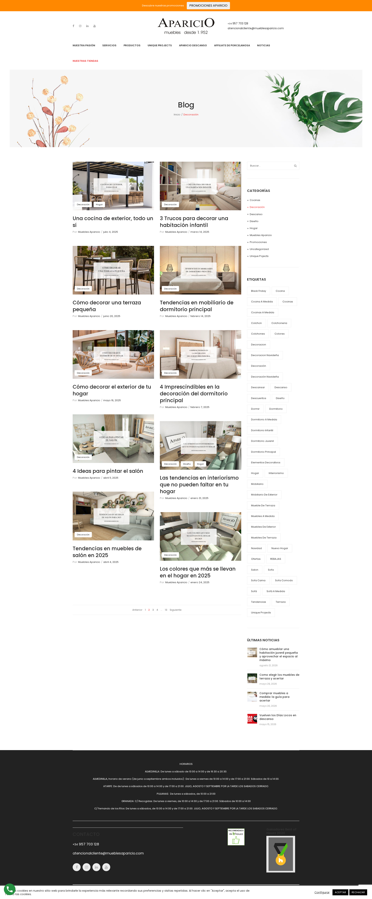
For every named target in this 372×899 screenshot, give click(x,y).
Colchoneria (279, 323)
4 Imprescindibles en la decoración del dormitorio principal (194, 393)
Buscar (295, 166)
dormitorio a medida (264, 419)
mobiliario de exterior (264, 494)
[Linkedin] (87, 26)
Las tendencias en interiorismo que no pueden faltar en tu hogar (199, 484)
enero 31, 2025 (199, 498)
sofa (271, 570)
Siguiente (176, 610)
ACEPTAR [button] (340, 892)
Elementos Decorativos (265, 462)
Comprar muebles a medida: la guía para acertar (274, 696)
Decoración (83, 204)
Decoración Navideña (265, 377)
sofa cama (258, 580)
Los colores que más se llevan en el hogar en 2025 (198, 572)
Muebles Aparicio (89, 232)
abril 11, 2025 (110, 478)
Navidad (256, 548)
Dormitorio (276, 409)
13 (166, 610)
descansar (258, 387)
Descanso (256, 214)
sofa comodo (284, 580)
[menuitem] (84, 45)
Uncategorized (259, 249)
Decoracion (258, 344)
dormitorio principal (263, 452)
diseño (280, 398)
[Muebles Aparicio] (186, 26)
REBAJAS (275, 559)
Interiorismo (276, 473)
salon (254, 570)
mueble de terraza (263, 505)
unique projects (261, 612)
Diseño (187, 463)
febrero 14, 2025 (200, 316)
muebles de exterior (263, 527)
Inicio (177, 114)
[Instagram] (80, 26)
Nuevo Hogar (279, 548)
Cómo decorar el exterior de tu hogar (112, 390)
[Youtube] (94, 26)
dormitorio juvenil (262, 441)
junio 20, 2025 (111, 316)
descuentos (258, 398)
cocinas (287, 301)
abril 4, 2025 (111, 562)
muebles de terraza (263, 537)
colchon (256, 323)
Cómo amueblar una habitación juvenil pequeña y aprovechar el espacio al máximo (278, 654)
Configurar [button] (322, 892)
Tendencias (258, 602)
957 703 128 (238, 23)
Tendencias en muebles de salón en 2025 (107, 552)
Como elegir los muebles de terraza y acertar (279, 676)
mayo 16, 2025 (112, 400)
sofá (254, 591)
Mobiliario (257, 484)
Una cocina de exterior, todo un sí (113, 222)
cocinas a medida (262, 312)
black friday (258, 291)
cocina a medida (262, 301)
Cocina (280, 291)
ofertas (256, 559)
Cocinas (255, 200)
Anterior (137, 610)
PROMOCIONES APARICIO (208, 5)
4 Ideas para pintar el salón (108, 471)
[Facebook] (73, 26)
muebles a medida (263, 516)
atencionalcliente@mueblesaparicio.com (256, 28)
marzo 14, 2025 (199, 232)
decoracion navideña (265, 355)
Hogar (99, 204)
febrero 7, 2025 (199, 407)
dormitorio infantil (262, 430)
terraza (281, 602)
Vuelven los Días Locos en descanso (277, 717)
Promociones (258, 242)
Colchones (258, 334)
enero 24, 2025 (199, 582)
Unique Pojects (259, 256)
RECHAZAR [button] (358, 892)
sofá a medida (276, 591)
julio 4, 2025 (110, 232)
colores (280, 334)
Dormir (255, 409)
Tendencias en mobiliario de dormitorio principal (196, 306)
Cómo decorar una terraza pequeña (107, 306)
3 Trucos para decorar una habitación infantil (194, 222)
